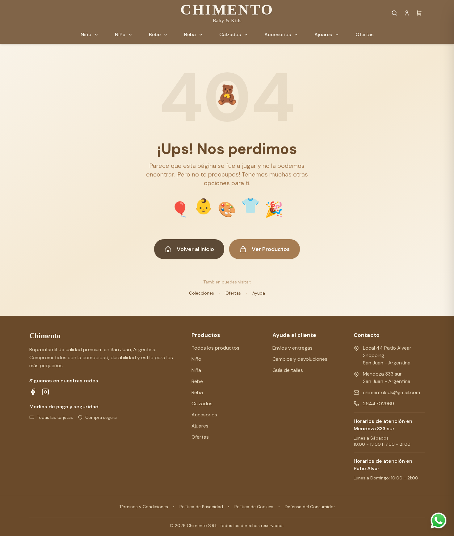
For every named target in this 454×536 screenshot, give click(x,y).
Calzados (201, 403)
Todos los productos (215, 348)
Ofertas (233, 293)
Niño (196, 359)
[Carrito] (419, 13)
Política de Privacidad (201, 506)
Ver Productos (271, 249)
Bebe (197, 381)
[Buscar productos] (394, 13)
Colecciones (201, 293)
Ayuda (258, 293)
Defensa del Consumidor (310, 506)
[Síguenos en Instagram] (45, 392)
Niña (196, 370)
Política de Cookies (253, 506)
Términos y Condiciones (143, 506)
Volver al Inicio (195, 249)
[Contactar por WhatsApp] (438, 520)
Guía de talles (287, 370)
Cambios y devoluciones (299, 359)
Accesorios (204, 414)
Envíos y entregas (292, 348)
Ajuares (199, 426)
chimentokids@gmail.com (391, 392)
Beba (197, 392)
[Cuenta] (406, 13)
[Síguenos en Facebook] (33, 392)
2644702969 (378, 403)
